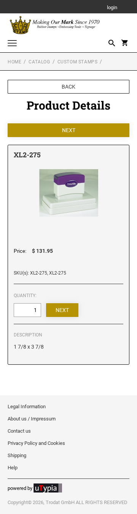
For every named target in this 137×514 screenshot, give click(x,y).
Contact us (19, 431)
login (112, 7)
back (68, 87)
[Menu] (12, 44)
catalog (39, 62)
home (14, 62)
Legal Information (27, 406)
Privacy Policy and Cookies (36, 443)
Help (13, 467)
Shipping (17, 455)
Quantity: (25, 295)
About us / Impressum (32, 419)
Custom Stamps (77, 62)
